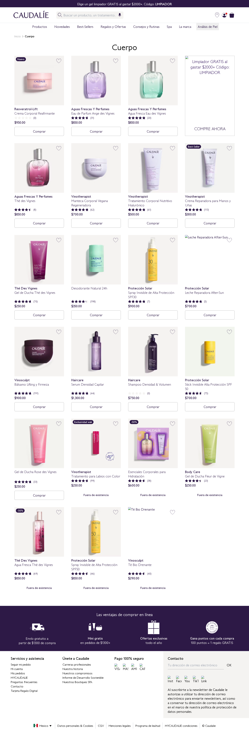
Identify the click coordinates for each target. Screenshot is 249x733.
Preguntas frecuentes (24, 682)
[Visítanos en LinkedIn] (204, 679)
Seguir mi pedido (21, 664)
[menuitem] (40, 26)
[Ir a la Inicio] (27, 15)
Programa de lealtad (147, 725)
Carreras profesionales (77, 664)
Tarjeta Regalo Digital (24, 690)
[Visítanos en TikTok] (195, 679)
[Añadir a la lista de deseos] (58, 61)
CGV (101, 725)
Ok (229, 665)
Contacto (17, 686)
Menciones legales (120, 725)
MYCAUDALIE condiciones (181, 725)
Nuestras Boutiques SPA (77, 682)
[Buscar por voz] (119, 15)
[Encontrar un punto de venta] (217, 15)
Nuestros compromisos (77, 673)
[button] (40, 26)
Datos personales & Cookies (75, 725)
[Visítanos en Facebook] (179, 679)
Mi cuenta (17, 669)
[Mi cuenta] (224, 15)
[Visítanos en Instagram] (170, 679)
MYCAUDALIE (19, 677)
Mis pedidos (18, 673)
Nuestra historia (73, 669)
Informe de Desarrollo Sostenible (83, 677)
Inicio (17, 36)
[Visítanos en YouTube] (187, 679)
